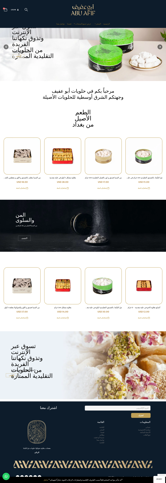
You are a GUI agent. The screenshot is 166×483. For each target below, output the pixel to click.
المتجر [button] (98, 24)
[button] (26, 9)
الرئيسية (106, 24)
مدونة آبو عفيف (99, 437)
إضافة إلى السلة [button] (142, 188)
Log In (13, 10)
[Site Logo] (83, 9)
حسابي (147, 427)
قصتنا (69, 24)
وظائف (101, 435)
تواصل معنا (60, 24)
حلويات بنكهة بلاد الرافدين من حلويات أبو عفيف (83, 105)
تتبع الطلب (146, 435)
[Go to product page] (143, 156)
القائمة (102, 427)
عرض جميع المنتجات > (82, 24)
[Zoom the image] (37, 422)
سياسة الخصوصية (144, 430)
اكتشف (18, 56)
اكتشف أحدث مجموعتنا (83, 132)
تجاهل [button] (46, 480)
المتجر (102, 430)
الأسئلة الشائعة (145, 432)
